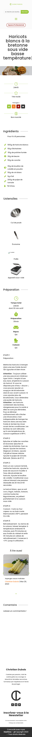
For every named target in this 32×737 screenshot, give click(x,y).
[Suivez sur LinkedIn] (16, 704)
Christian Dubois (12, 581)
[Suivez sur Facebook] (12, 704)
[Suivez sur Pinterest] (19, 704)
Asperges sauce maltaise (15, 578)
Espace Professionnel (16, 25)
